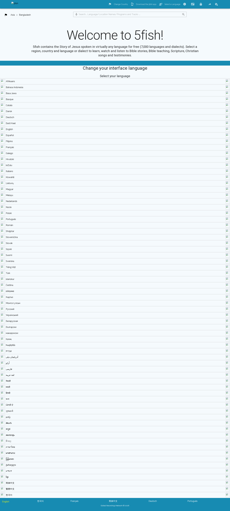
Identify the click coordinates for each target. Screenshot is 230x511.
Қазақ (9, 339)
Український (12, 315)
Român (9, 225)
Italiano (9, 171)
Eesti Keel (11, 123)
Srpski (9, 249)
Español (10, 135)
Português (11, 219)
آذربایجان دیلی (12, 357)
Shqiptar (10, 231)
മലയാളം (10, 435)
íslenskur (10, 279)
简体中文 (10, 483)
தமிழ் (8, 417)
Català (9, 105)
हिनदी (8, 393)
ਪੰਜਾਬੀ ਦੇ (9, 405)
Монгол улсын (13, 303)
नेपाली (8, 381)
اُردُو (7, 363)
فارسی (9, 369)
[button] (76, 14)
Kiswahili (10, 177)
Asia (13, 15)
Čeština (9, 285)
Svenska (10, 261)
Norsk (9, 207)
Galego (9, 153)
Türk (8, 273)
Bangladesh (25, 15)
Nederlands (11, 201)
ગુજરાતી (9, 411)
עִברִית (9, 351)
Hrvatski (10, 159)
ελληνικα (10, 291)
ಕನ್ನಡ (8, 429)
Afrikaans (10, 81)
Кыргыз (9, 297)
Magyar (9, 189)
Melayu (9, 195)
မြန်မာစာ (10, 459)
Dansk (9, 111)
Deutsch (10, 117)
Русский (10, 309)
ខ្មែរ (7, 477)
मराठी (8, 387)
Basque (9, 99)
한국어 (9, 495)
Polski (9, 213)
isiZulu (9, 165)
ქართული (11, 465)
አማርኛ (9, 471)
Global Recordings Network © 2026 (115, 506)
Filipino (9, 141)
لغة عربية (10, 375)
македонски (12, 333)
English (9, 129)
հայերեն (10, 345)
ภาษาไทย (10, 447)
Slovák (9, 243)
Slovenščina (12, 237)
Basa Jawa (11, 93)
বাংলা (7, 399)
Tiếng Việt (11, 267)
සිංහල (8, 441)
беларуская (12, 321)
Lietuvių (10, 183)
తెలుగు (9, 423)
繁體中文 (10, 489)
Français (10, 147)
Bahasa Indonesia (14, 87)
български (11, 327)
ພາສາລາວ (10, 453)
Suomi (9, 255)
